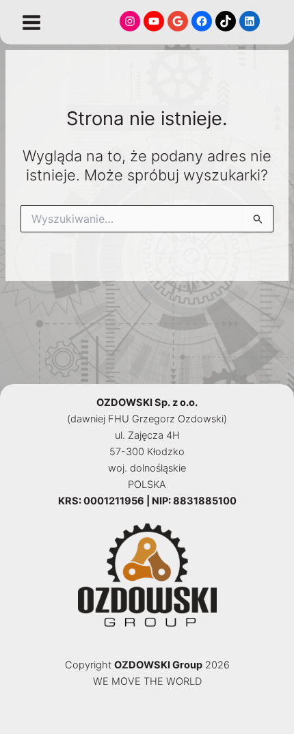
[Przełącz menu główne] (31, 22)
